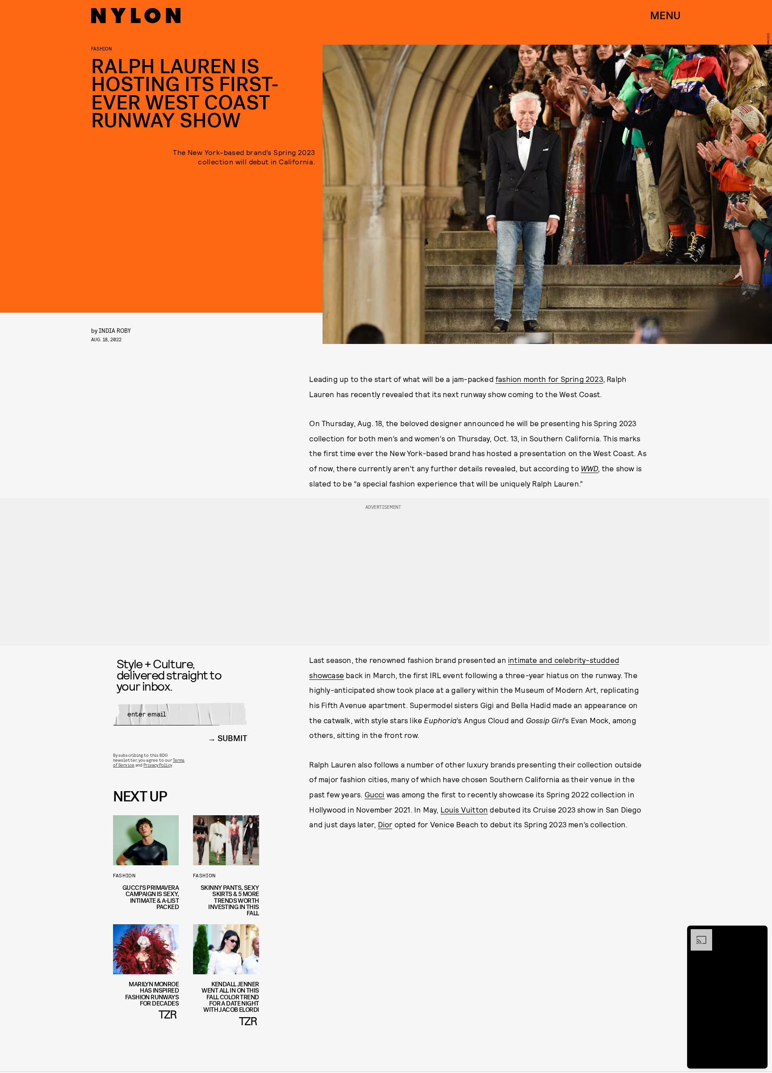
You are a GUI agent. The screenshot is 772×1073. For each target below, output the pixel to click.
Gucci (375, 794)
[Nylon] (135, 15)
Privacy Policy (157, 764)
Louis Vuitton (464, 809)
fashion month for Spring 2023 (549, 378)
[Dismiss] (758, 933)
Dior (385, 824)
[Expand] (697, 933)
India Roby (115, 330)
